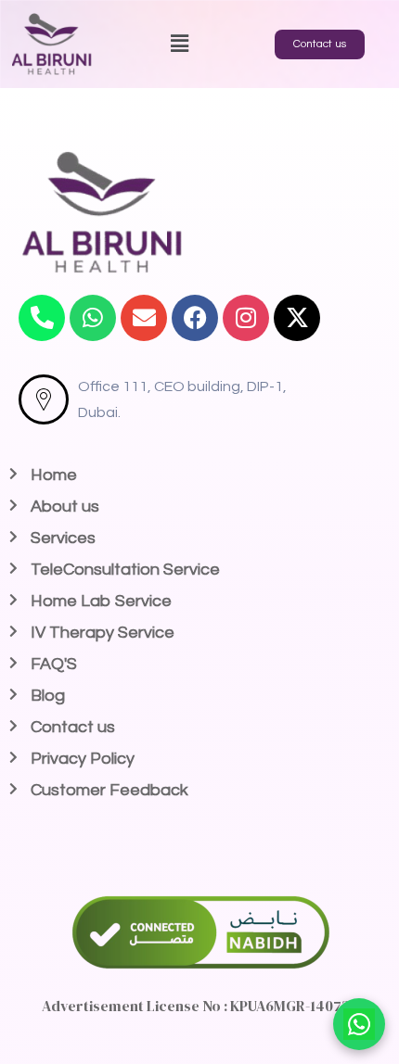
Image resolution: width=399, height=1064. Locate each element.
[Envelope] (144, 318)
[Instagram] (246, 318)
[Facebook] (195, 318)
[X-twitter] (297, 318)
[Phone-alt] (42, 318)
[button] (179, 44)
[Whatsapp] (93, 318)
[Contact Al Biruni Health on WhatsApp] (359, 1024)
